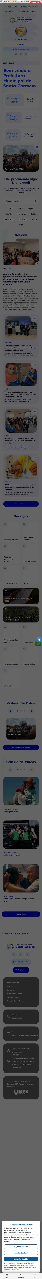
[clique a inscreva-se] (21, 1)
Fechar (35, 3)
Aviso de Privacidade (16, 1265)
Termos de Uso (28, 1265)
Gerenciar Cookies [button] (21, 1259)
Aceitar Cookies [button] (21, 1253)
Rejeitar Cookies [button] (21, 1247)
